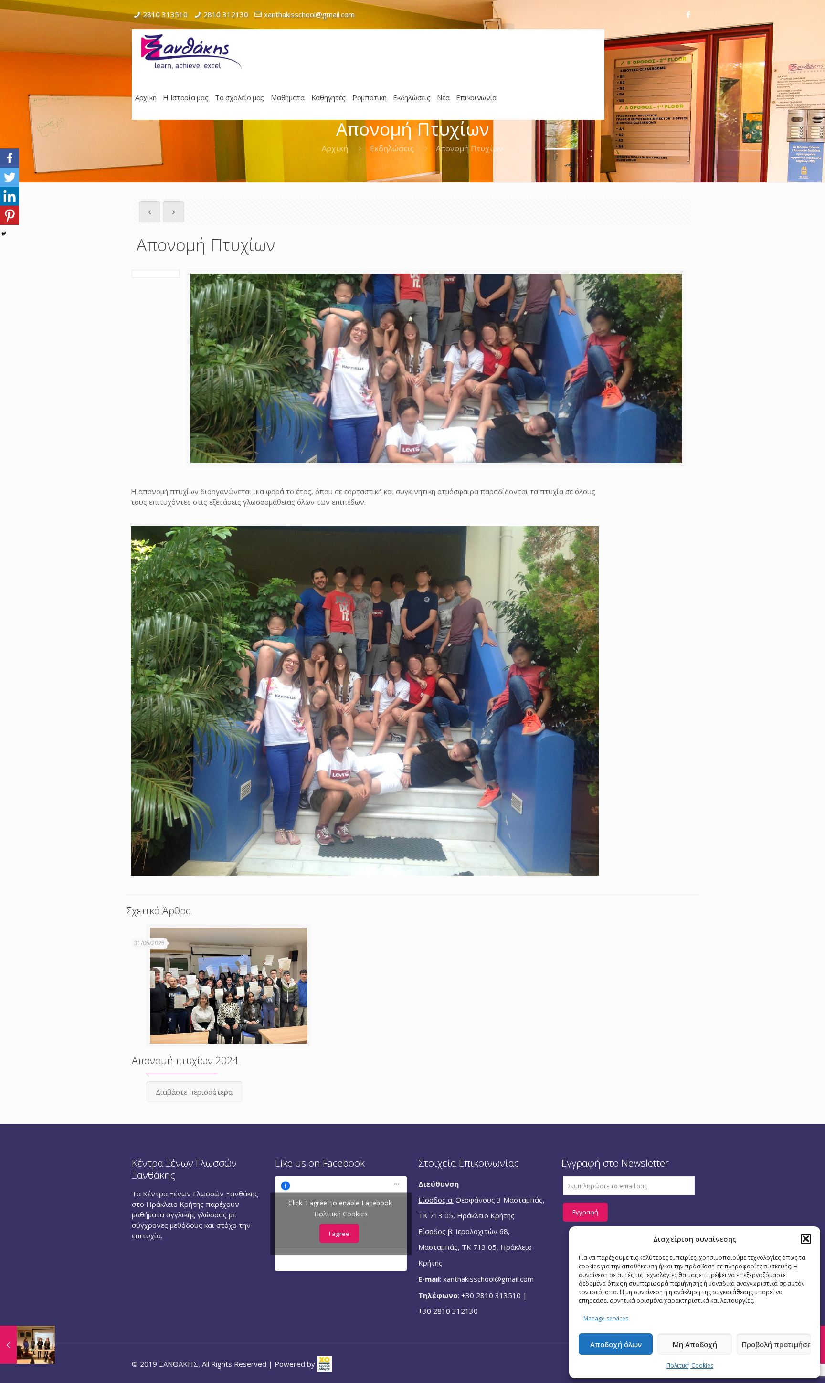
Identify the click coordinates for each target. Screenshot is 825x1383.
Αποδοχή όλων (616, 1344)
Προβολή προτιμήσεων (776, 1344)
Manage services (605, 1318)
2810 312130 (225, 14)
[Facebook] (688, 14)
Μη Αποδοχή (695, 1344)
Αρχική (335, 148)
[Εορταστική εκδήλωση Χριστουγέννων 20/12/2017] (27, 1345)
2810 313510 (165, 14)
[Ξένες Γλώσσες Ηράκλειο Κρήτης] (191, 51)
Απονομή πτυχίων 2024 (185, 1060)
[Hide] (4, 234)
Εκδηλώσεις (392, 148)
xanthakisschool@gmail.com (309, 14)
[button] (806, 1239)
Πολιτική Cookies (689, 1366)
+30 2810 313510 (491, 1295)
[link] (324, 1363)
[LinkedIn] (9, 196)
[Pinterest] (9, 215)
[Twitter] (9, 177)
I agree (339, 1233)
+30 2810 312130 (448, 1311)
